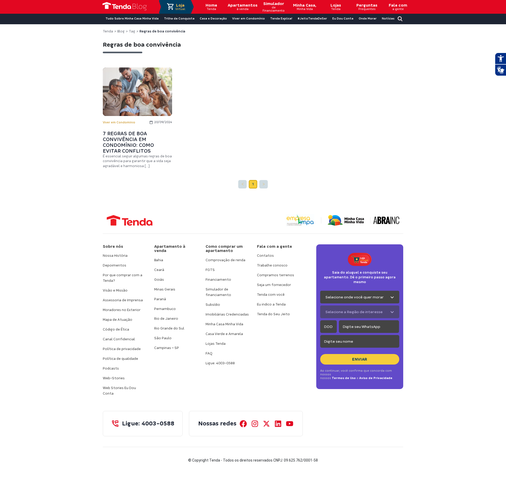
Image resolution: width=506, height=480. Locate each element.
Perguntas (366, 7)
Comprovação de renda (225, 260)
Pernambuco (165, 309)
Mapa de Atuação (117, 320)
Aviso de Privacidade (375, 378)
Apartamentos (242, 7)
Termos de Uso (344, 378)
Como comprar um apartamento (224, 248)
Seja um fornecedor (274, 285)
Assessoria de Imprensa (123, 300)
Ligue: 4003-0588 (220, 363)
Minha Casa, (304, 7)
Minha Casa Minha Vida (224, 324)
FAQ (209, 353)
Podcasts (111, 368)
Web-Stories (114, 378)
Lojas (335, 7)
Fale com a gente (274, 246)
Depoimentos (114, 265)
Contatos (265, 256)
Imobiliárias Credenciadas (227, 314)
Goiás (159, 280)
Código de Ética (116, 329)
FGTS (210, 270)
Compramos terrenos (275, 275)
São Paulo (163, 338)
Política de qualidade (120, 359)
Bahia (158, 260)
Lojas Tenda (216, 344)
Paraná (160, 299)
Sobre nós (113, 246)
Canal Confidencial (119, 339)
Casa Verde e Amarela (224, 334)
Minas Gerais (164, 289)
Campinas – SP (166, 348)
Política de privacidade (122, 349)
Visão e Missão (115, 290)
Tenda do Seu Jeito (273, 314)
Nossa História (115, 256)
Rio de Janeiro (166, 319)
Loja (180, 7)
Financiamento (218, 280)
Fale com (398, 7)
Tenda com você (271, 295)
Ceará (159, 270)
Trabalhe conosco (272, 265)
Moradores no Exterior (121, 310)
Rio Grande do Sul (169, 328)
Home (211, 7)
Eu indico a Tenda (271, 304)
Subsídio (213, 305)
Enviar (359, 359)
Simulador (273, 7)
